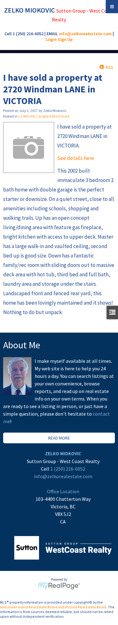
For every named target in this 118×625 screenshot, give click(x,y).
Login (51, 39)
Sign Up (65, 39)
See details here (75, 158)
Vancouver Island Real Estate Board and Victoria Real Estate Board (53, 607)
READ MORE (59, 438)
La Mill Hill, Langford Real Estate (44, 116)
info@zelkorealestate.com (85, 33)
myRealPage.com (59, 586)
